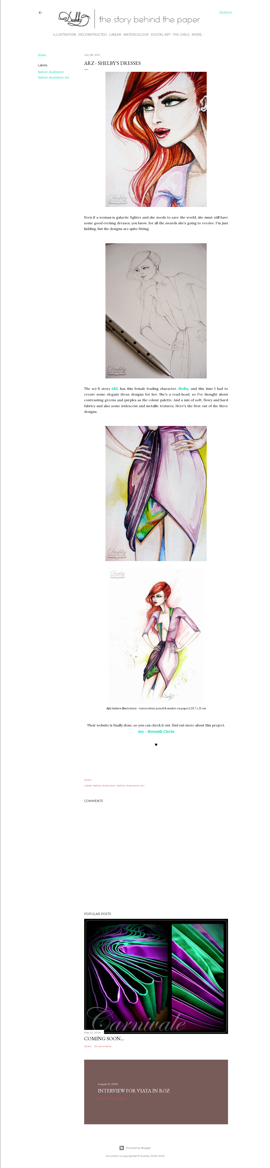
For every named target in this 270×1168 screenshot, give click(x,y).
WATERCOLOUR (135, 35)
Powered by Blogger (138, 1147)
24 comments (116, 1098)
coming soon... (104, 1038)
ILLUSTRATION (64, 35)
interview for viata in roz (133, 1090)
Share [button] (42, 55)
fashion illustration (51, 72)
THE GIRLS (181, 35)
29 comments (102, 1046)
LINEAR (115, 35)
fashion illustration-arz (53, 77)
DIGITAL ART (160, 35)
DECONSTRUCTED (92, 35)
